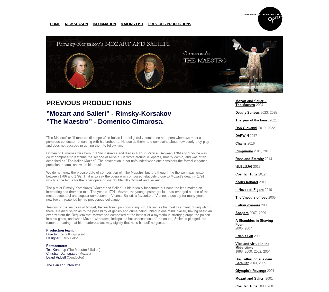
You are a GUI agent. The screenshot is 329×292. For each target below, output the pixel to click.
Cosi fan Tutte (246, 174)
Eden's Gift (244, 236)
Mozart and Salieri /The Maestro (251, 103)
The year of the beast (252, 120)
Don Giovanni (246, 128)
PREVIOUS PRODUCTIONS (169, 24)
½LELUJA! (243, 167)
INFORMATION (104, 24)
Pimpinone (244, 151)
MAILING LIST (132, 24)
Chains (240, 143)
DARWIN (242, 136)
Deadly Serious (247, 112)
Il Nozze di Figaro (249, 190)
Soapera (242, 213)
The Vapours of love (251, 197)
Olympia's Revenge (250, 271)
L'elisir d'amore (247, 205)
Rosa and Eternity (249, 159)
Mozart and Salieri (249, 278)
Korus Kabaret (246, 182)
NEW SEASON (76, 24)
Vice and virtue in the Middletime (252, 246)
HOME (55, 24)
